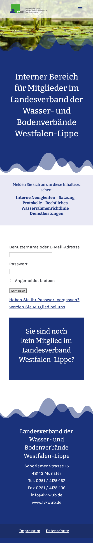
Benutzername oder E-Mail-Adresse (44, 247)
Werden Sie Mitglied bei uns (37, 306)
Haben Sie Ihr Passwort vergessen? (44, 299)
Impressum (29, 531)
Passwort (18, 263)
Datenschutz (57, 531)
